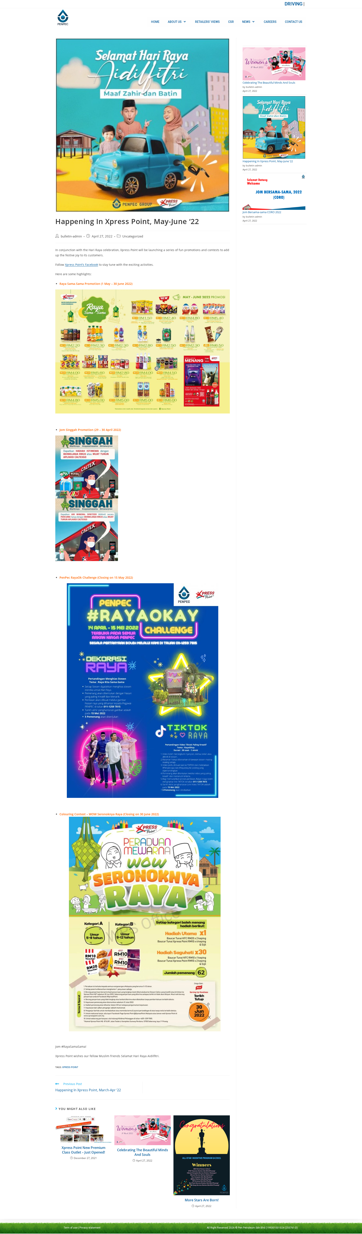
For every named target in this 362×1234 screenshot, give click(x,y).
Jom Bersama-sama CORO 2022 (262, 212)
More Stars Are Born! (201, 1200)
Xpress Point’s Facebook (81, 265)
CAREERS (270, 21)
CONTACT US (293, 21)
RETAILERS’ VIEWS (207, 21)
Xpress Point (70, 1067)
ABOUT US (175, 21)
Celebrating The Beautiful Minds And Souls (142, 1152)
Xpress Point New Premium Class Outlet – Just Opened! (83, 1150)
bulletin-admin (71, 236)
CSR (231, 21)
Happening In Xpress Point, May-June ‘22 (268, 161)
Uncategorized (132, 236)
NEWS (246, 21)
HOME (155, 21)
